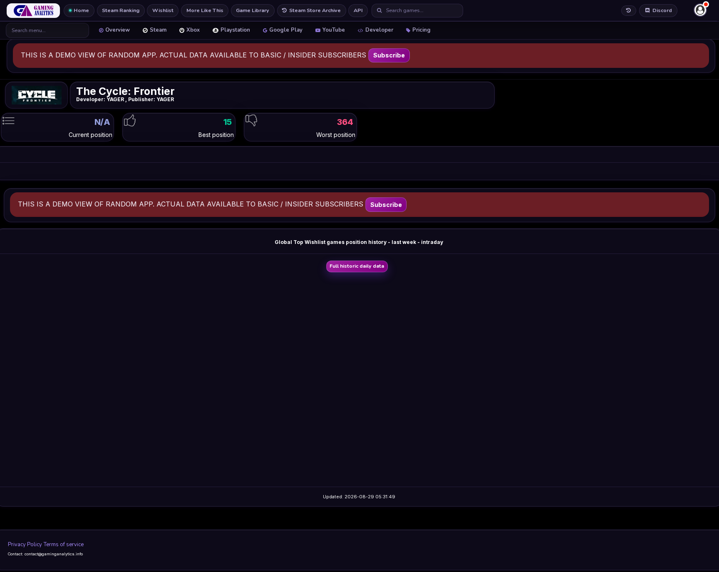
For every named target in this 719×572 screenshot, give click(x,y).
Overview (117, 30)
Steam (158, 30)
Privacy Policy (25, 544)
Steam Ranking (120, 10)
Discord (662, 10)
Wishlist (163, 10)
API (358, 10)
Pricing (421, 30)
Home (81, 10)
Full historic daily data (357, 265)
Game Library (252, 10)
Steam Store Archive (315, 10)
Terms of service (64, 544)
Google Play (285, 30)
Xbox (193, 30)
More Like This (204, 10)
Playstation (235, 30)
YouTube (333, 30)
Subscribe (389, 55)
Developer (379, 30)
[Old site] (628, 10)
